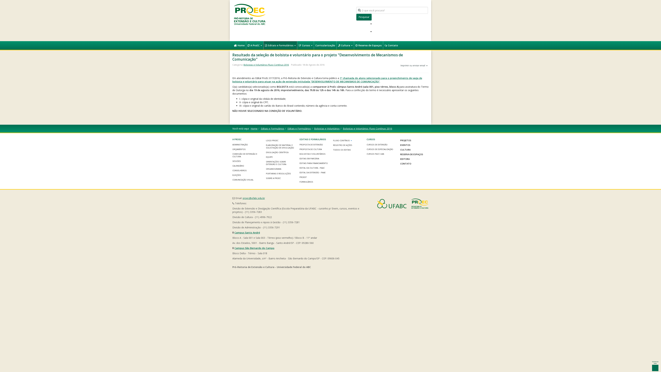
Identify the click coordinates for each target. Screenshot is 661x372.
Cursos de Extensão (377, 144)
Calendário (238, 165)
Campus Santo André (247, 232)
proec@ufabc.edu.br (254, 198)
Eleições (236, 175)
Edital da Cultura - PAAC (312, 168)
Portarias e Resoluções (278, 173)
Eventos (405, 145)
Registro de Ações (342, 145)
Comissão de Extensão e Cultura (244, 155)
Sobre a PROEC (273, 178)
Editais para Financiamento (314, 163)
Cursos (306, 45)
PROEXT (303, 177)
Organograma (273, 169)
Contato (393, 45)
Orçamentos (239, 149)
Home (241, 45)
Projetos (405, 140)
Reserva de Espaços (370, 45)
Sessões (236, 161)
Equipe (269, 157)
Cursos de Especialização (380, 149)
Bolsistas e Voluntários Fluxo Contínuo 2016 (266, 64)
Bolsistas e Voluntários (327, 128)
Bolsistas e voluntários (313, 154)
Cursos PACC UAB (375, 154)
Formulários (306, 181)
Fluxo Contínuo (341, 140)
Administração (240, 144)
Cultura (346, 45)
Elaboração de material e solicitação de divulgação (280, 146)
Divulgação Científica (277, 152)
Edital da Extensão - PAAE (313, 172)
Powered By (403, 204)
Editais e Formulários (281, 45)
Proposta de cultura (311, 149)
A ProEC (255, 45)
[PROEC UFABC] (249, 14)
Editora (405, 159)
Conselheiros (239, 170)
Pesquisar (364, 17)
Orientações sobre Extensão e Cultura (276, 163)
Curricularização (325, 45)
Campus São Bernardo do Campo (254, 248)
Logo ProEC (272, 140)
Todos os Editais (342, 149)
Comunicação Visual (243, 179)
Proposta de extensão (311, 144)
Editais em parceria (309, 158)
